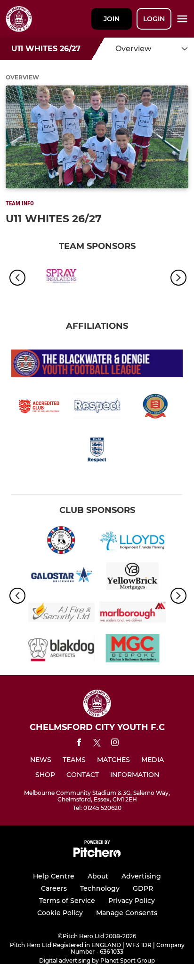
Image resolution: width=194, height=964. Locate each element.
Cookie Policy (60, 913)
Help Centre (53, 876)
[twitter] (97, 744)
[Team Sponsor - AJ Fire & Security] (61, 614)
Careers (54, 888)
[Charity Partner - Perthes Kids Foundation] (61, 542)
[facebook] (79, 744)
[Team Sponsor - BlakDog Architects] (61, 650)
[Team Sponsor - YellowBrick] (132, 578)
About (98, 876)
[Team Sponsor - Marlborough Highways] (132, 614)
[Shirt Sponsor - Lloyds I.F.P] (132, 542)
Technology (100, 888)
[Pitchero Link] (97, 854)
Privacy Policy (131, 900)
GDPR (143, 888)
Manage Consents (126, 913)
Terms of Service (67, 900)
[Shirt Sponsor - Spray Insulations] (61, 278)
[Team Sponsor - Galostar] (61, 578)
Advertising (141, 876)
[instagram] (115, 744)
